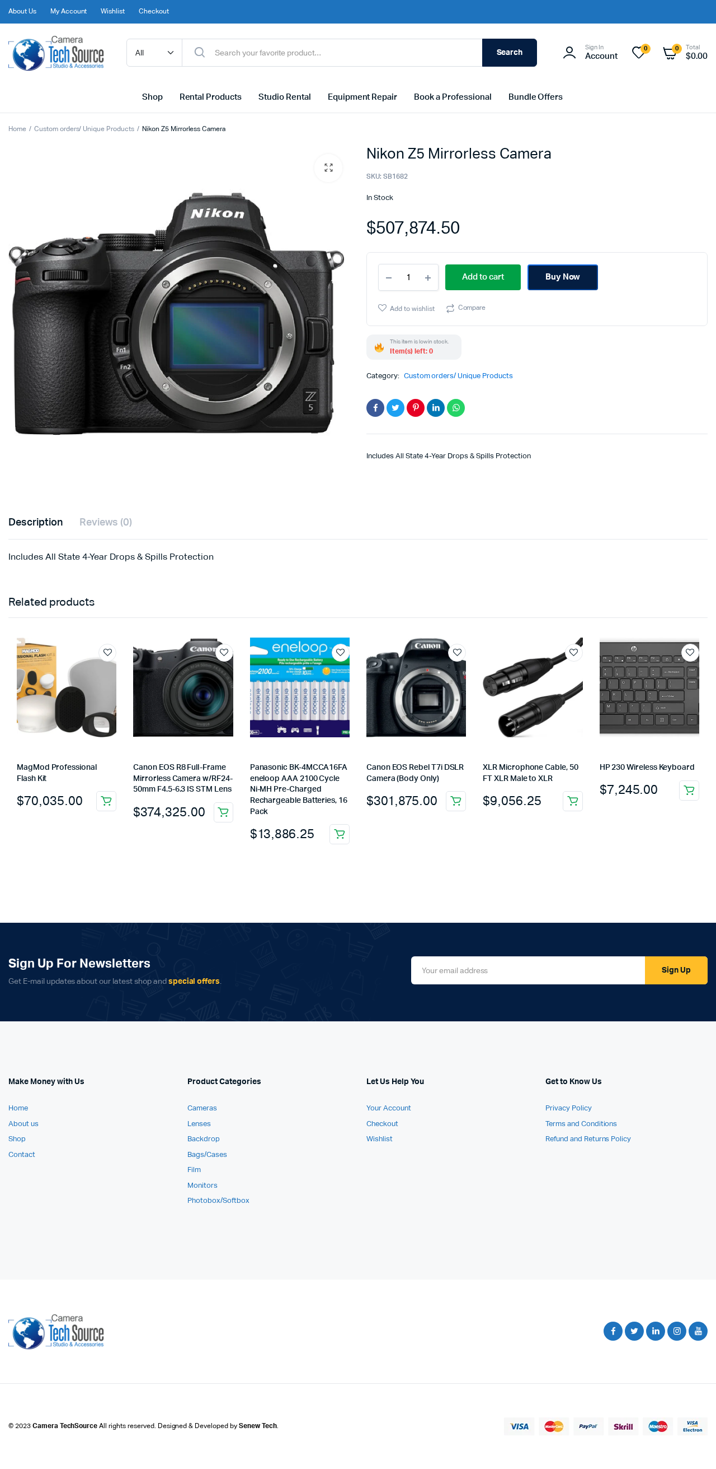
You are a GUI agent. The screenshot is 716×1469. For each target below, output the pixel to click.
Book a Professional (452, 97)
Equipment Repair (363, 97)
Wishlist (113, 11)
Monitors (202, 1185)
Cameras (202, 1108)
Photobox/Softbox (218, 1201)
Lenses (199, 1124)
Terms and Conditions (581, 1124)
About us (23, 1124)
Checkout (154, 11)
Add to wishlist (412, 309)
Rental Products (211, 97)
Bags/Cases (207, 1155)
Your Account (388, 1108)
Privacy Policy (568, 1108)
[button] (328, 168)
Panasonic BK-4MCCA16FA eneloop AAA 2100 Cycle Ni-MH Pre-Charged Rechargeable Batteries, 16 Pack (298, 789)
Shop (152, 97)
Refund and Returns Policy (588, 1139)
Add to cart (106, 801)
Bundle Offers (535, 97)
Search (510, 53)
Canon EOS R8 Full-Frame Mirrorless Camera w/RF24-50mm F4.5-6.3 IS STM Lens (182, 778)
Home (17, 129)
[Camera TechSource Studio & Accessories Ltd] (56, 53)
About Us (22, 11)
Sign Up (676, 970)
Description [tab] (35, 523)
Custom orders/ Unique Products (84, 129)
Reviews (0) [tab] (106, 523)
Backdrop (203, 1139)
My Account (68, 11)
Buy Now (563, 277)
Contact (21, 1155)
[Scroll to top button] (691, 1444)
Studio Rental (284, 97)
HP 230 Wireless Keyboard (647, 767)
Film (194, 1170)
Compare (472, 308)
